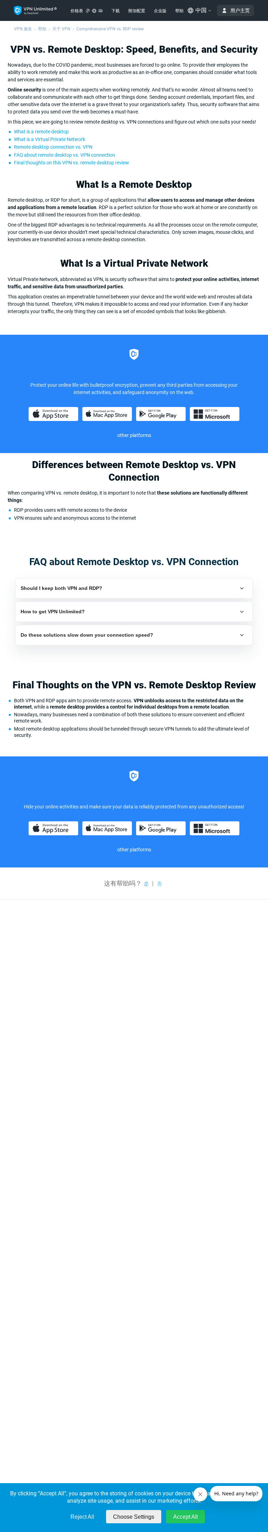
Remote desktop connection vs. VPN (53, 147)
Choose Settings (133, 1517)
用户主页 (240, 10)
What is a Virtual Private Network (49, 139)
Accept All (185, 1517)
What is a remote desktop (41, 131)
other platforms (134, 849)
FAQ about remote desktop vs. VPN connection (64, 155)
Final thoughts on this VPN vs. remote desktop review (71, 162)
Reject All (82, 1517)
